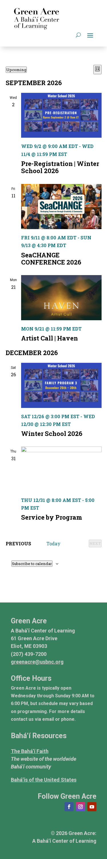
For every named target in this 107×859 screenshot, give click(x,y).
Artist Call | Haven (49, 338)
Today (53, 543)
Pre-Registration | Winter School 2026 (60, 167)
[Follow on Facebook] (69, 806)
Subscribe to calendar (32, 563)
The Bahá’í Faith (30, 751)
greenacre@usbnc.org (37, 662)
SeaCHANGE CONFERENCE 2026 (51, 258)
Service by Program (51, 517)
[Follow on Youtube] (91, 806)
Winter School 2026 (51, 433)
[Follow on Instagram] (80, 806)
